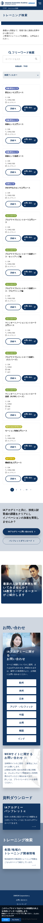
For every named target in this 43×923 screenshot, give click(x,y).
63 (26, 490)
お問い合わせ (28, 109)
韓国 (21, 730)
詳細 (12, 108)
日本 (21, 698)
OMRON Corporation (20, 896)
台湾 (21, 722)
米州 (21, 690)
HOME (5, 8)
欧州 (21, 682)
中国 (21, 714)
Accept (6, 919)
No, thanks (15, 919)
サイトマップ (21, 904)
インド (21, 738)
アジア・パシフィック (21, 706)
